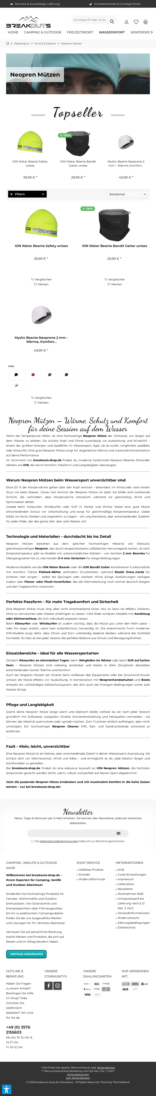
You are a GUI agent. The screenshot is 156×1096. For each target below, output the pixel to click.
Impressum (126, 879)
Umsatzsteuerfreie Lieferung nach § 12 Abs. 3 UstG (131, 903)
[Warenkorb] (145, 22)
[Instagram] (57, 986)
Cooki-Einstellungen (132, 874)
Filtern (19, 194)
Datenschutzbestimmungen (59, 841)
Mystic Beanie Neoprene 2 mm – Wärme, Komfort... (125, 163)
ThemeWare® (121, 1082)
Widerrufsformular (92, 879)
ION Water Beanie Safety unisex (30, 163)
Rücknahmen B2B (130, 894)
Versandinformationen (134, 913)
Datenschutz (127, 927)
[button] (6, 1089)
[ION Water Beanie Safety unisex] (30, 143)
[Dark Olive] (50, 375)
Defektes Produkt (91, 869)
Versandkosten (106, 1067)
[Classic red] (33, 375)
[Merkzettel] (136, 22)
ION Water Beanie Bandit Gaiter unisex (78, 163)
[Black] (16, 375)
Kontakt (84, 874)
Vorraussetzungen (78, 1074)
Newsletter (125, 889)
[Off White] (16, 385)
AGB (121, 869)
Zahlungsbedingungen (134, 923)
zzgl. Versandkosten (78, 1077)
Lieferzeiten (126, 884)
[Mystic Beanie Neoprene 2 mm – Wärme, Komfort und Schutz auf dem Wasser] (126, 143)
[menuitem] (145, 22)
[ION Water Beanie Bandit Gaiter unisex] (78, 143)
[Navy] (66, 375)
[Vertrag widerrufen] (36, 954)
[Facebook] (48, 986)
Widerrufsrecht (128, 918)
